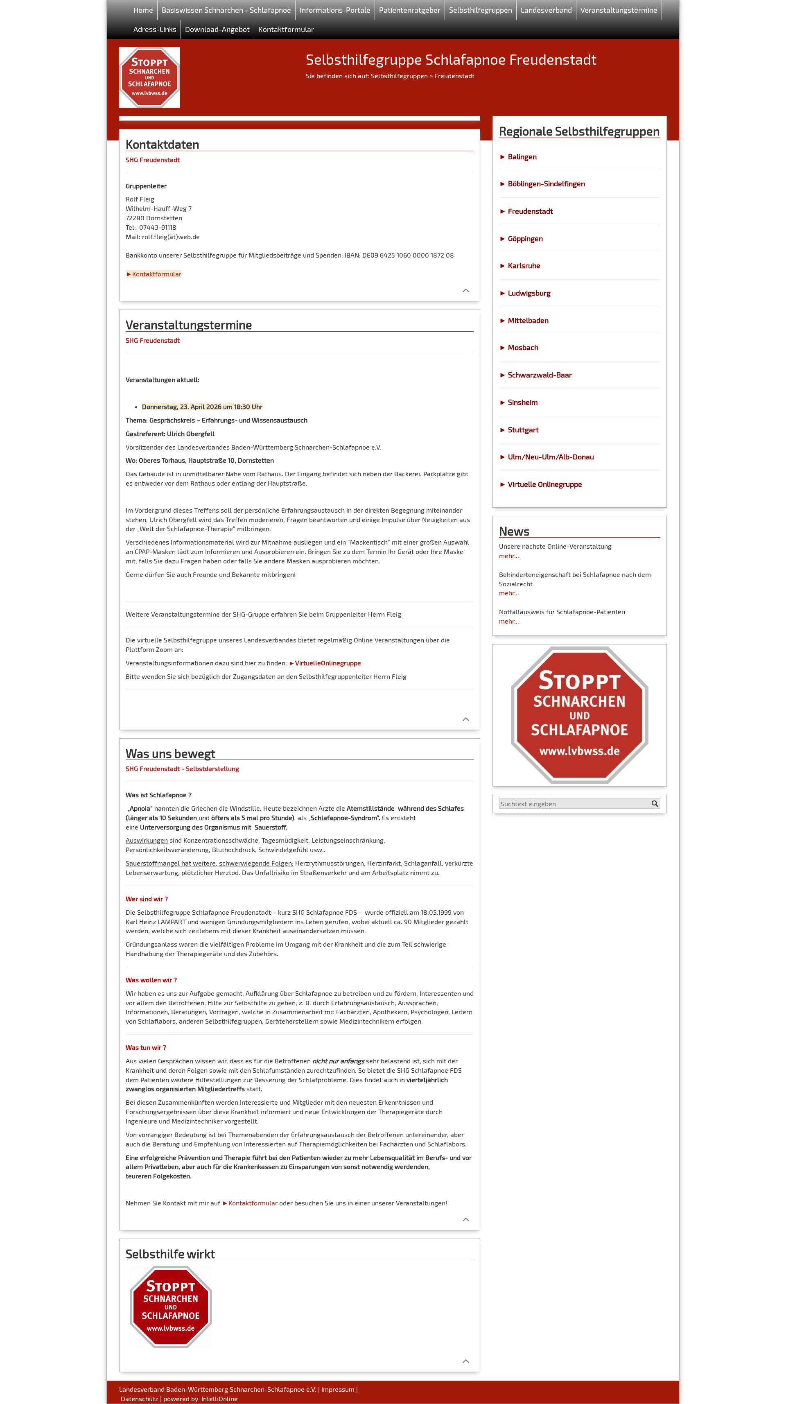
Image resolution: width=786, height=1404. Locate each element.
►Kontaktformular (250, 1203)
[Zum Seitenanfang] (466, 290)
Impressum (338, 1389)
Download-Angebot (217, 29)
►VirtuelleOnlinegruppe (325, 663)
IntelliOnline (219, 1398)
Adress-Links (154, 29)
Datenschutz (139, 1398)
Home (143, 9)
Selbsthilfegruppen (399, 75)
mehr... (509, 555)
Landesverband (546, 9)
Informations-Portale (335, 9)
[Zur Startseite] (149, 74)
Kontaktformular (286, 29)
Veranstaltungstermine (618, 9)
